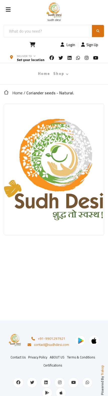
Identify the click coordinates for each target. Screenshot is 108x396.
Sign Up (92, 45)
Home (44, 73)
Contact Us (18, 357)
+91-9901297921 (51, 339)
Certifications (52, 365)
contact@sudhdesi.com (51, 345)
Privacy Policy (37, 357)
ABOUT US (57, 357)
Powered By (102, 380)
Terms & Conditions (81, 357)
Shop (58, 73)
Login (70, 45)
